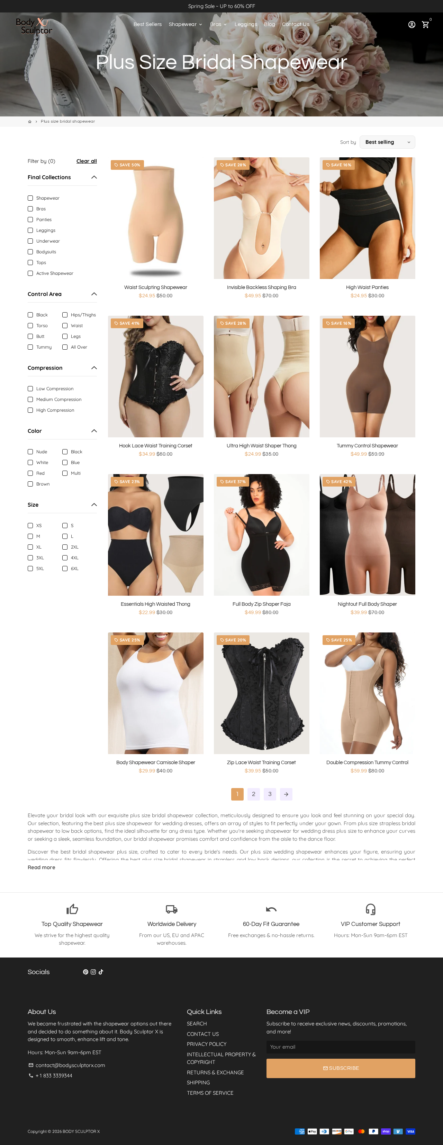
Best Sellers (148, 24)
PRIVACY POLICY (206, 1044)
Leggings (246, 24)
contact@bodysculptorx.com (66, 1065)
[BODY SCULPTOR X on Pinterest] (85, 972)
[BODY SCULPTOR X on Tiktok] (100, 972)
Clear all (86, 161)
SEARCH (197, 1023)
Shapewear (186, 24)
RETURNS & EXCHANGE (215, 1072)
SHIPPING (198, 1082)
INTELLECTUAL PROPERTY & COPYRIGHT (221, 1058)
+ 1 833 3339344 (50, 1075)
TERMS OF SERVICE (210, 1093)
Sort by (348, 142)
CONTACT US (203, 1034)
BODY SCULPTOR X (81, 1131)
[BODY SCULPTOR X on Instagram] (93, 972)
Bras (219, 24)
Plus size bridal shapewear (68, 121)
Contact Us (295, 24)
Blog (269, 24)
